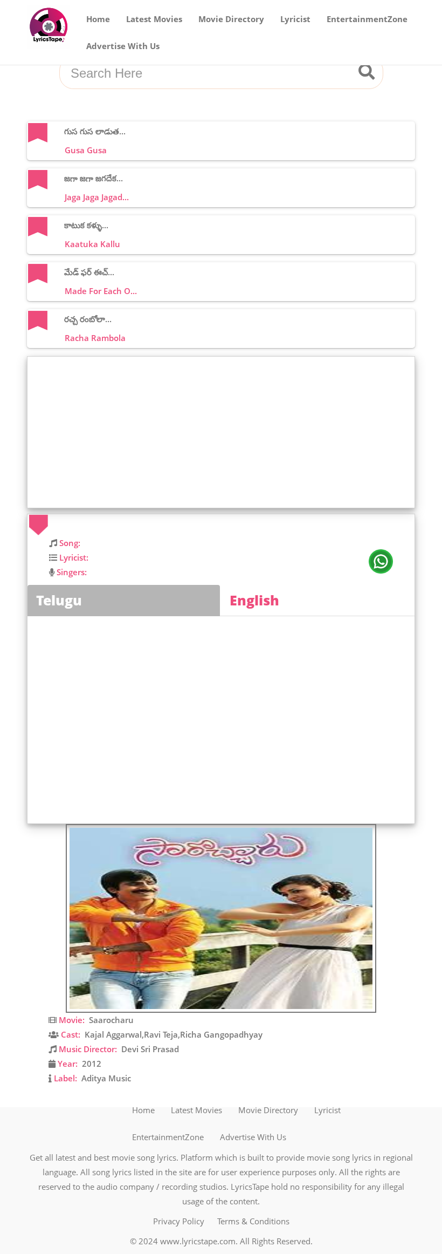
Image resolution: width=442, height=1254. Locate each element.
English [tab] (254, 600)
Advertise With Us (123, 45)
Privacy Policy (178, 1221)
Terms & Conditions (253, 1221)
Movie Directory (231, 18)
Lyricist (295, 18)
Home (98, 18)
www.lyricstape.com (198, 1241)
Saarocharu (111, 1019)
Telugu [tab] (59, 600)
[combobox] (208, 73)
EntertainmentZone (367, 18)
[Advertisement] (224, 432)
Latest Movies (154, 18)
